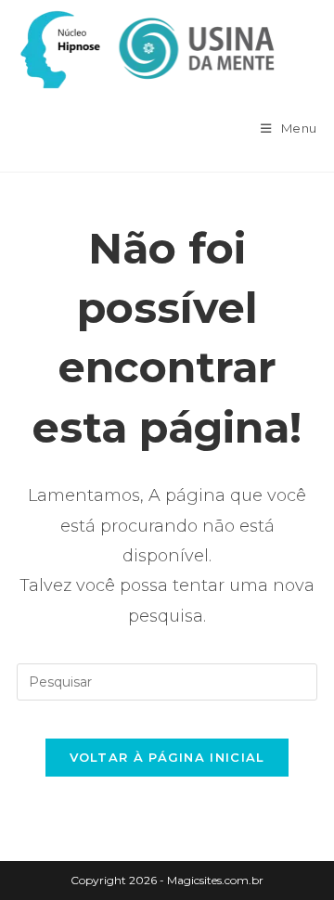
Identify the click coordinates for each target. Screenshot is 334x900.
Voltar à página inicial (167, 757)
